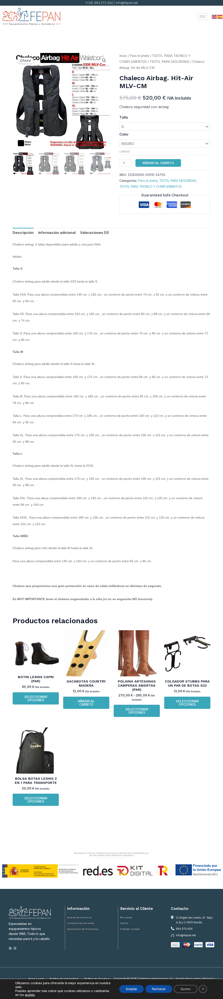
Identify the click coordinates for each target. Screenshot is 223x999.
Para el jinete (139, 56)
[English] (214, 16)
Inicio (123, 56)
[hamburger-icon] (202, 16)
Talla (123, 117)
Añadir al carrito (158, 163)
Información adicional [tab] (57, 232)
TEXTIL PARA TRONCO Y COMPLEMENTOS (150, 186)
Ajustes (186, 989)
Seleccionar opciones (35, 698)
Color (124, 134)
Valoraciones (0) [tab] (94, 232)
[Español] (220, 16)
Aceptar (131, 989)
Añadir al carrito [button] (86, 702)
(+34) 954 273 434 (99, 3)
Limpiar (124, 151)
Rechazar (159, 989)
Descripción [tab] (23, 232)
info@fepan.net (127, 3)
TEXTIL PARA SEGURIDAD (169, 62)
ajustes (30, 995)
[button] (104, 60)
